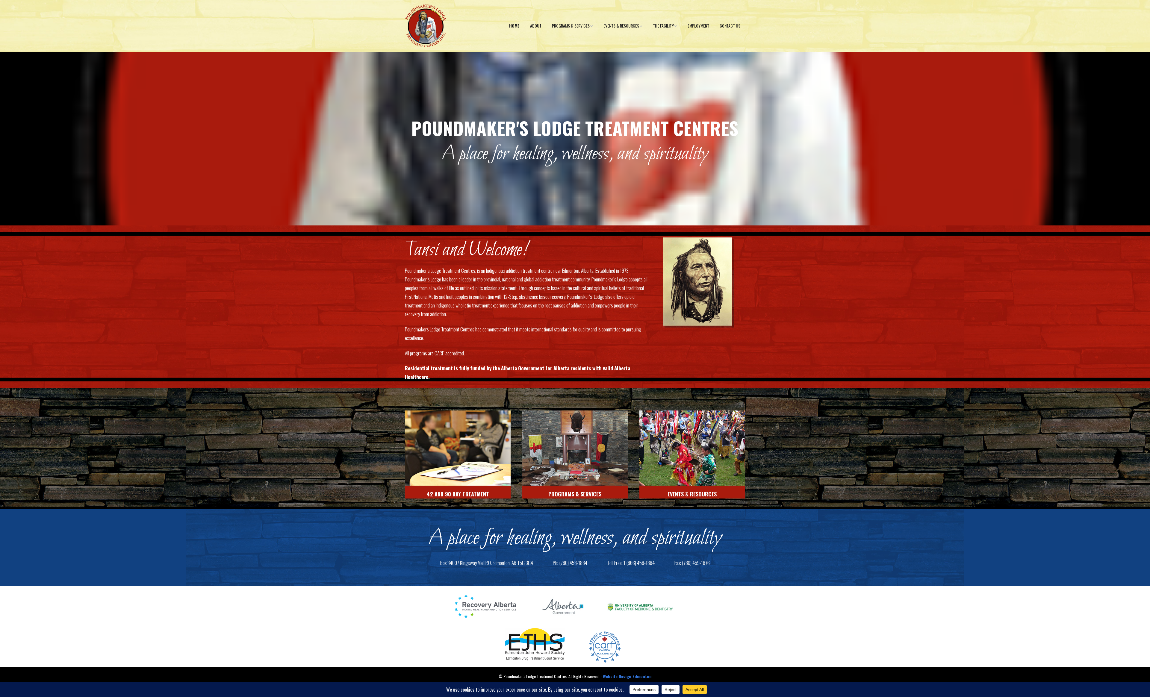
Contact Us (730, 25)
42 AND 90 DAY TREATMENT (458, 494)
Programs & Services (571, 25)
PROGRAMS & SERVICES (574, 494)
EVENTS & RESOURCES (692, 494)
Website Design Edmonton (627, 676)
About (535, 25)
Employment (698, 25)
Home (514, 25)
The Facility (663, 25)
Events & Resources (621, 25)
